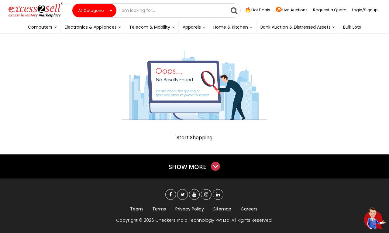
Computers (40, 27)
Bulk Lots (352, 27)
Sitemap (222, 209)
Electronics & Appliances (91, 27)
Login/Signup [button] (365, 10)
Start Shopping (194, 137)
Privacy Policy (189, 209)
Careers (249, 209)
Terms (159, 209)
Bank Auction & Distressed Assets (295, 27)
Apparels (192, 27)
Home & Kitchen (230, 27)
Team (136, 209)
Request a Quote (329, 10)
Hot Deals (260, 10)
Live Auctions (295, 10)
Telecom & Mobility (149, 27)
